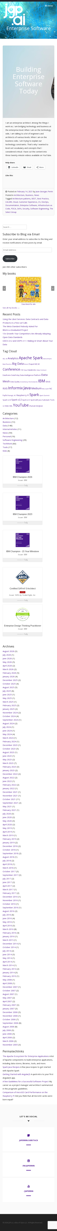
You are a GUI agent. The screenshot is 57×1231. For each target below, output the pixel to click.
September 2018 (10, 853)
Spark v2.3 (26, 400)
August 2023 (8, 752)
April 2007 (7, 1001)
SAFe (19, 208)
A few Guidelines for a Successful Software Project (26, 1081)
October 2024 (9, 716)
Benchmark (47, 359)
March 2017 (8, 889)
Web (7, 406)
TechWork (7, 443)
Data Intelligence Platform (30, 375)
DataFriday (15, 375)
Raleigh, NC (12, 395)
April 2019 (7, 831)
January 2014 (9, 972)
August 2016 (8, 911)
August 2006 (8, 1026)
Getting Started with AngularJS (16, 1074)
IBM (41, 380)
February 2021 (9, 810)
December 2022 (10, 774)
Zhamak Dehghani (36, 406)
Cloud (15, 202)
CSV (22, 370)
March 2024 (8, 737)
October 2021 (9, 799)
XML (10, 406)
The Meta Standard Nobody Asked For (20, 326)
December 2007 (10, 987)
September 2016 (10, 907)
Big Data (18, 364)
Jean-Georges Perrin (44, 191)
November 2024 (10, 712)
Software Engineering (39, 208)
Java (27, 388)
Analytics (13, 358)
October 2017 (9, 871)
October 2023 (9, 748)
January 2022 (9, 788)
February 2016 (9, 932)
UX (4, 406)
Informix (15, 387)
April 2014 (7, 961)
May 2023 (7, 759)
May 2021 (7, 806)
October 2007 (9, 990)
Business (29, 195)
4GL (4, 359)
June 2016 (7, 918)
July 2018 (7, 860)
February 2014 (9, 969)
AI (6, 359)
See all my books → (11, 308)
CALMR (8, 202)
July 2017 (7, 878)
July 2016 (7, 914)
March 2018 (8, 867)
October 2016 (9, 904)
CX (39, 202)
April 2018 (7, 864)
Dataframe (7, 375)
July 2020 (7, 813)
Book (26, 364)
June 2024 (7, 730)
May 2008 (7, 979)
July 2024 (7, 727)
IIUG (5, 388)
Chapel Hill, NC (34, 364)
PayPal (5, 395)
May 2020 (7, 821)
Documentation (12, 205)
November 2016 (10, 900)
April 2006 (7, 1037)
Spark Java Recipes (11, 1067)
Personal (7, 436)
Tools (52, 400)
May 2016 (7, 922)
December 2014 (10, 943)
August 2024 (8, 723)
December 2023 (10, 745)
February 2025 (9, 705)
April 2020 (7, 824)
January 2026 (9, 676)
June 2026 (7, 658)
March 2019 (8, 835)
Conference (11, 369)
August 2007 (8, 994)
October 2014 (9, 947)
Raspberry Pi (22, 395)
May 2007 (7, 997)
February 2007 (9, 1005)
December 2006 (10, 1012)
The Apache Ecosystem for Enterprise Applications (26, 1056)
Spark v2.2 (17, 399)
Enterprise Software (28, 205)
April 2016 (7, 925)
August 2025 (8, 687)
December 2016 (10, 896)
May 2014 (7, 958)
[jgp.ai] (14, 25)
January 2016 (9, 936)
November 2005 (10, 1044)
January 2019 (9, 842)
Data (25, 370)
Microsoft (45, 389)
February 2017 (9, 893)
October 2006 (9, 1019)
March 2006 (8, 1041)
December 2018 (10, 846)
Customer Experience (28, 202)
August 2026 (8, 651)
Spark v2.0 (7, 400)
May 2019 (7, 828)
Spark (34, 394)
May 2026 (7, 662)
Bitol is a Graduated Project (15, 330)
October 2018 (9, 849)
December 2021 (10, 792)
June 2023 (7, 756)
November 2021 (10, 795)
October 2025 (9, 683)
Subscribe (10, 258)
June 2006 (7, 1033)
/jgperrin (28, 1191)
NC (50, 388)
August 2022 (8, 777)
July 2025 (7, 691)
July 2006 (7, 1030)
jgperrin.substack (28, 1140)
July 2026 (7, 654)
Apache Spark (31, 357)
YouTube (21, 405)
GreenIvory (24, 382)
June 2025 (7, 694)
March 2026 (8, 669)
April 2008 (7, 983)
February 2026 (9, 673)
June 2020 (7, 817)
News (36, 195)
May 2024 (7, 734)
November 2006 (10, 1015)
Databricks (32, 370)
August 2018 (8, 857)
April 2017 (7, 885)
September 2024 (10, 719)
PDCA (13, 208)
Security (26, 208)
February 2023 (9, 766)
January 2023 (9, 770)
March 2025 (8, 701)
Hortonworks (33, 382)
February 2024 (9, 741)
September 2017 (10, 875)
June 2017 (7, 882)
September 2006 (10, 1023)
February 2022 (9, 784)
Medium (36, 388)
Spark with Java (36, 400)
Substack (46, 400)
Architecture (19, 195)
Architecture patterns (21, 198)
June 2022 (7, 781)
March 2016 (8, 929)
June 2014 (7, 954)
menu (50, 5)
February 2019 (9, 839)
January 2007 (9, 1008)
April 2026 (7, 665)
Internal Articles (10, 429)
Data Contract (41, 370)
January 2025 (9, 709)
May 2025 (7, 698)
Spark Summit (44, 395)
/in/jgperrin (28, 1165)
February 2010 (9, 976)
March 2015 (8, 940)
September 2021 (10, 802)
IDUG (48, 381)
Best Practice (43, 198)
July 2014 (7, 950)
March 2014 (8, 965)
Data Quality (15, 382)
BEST (34, 198)
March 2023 (8, 763)
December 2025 (10, 680)
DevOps (44, 202)
